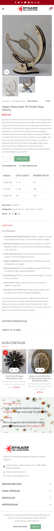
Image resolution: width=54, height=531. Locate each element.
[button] (12, 370)
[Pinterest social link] (29, 2)
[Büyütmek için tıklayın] (6, 72)
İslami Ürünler (39, 389)
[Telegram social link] (15, 214)
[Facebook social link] (15, 2)
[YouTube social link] (25, 2)
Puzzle (39, 209)
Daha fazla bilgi (20, 526)
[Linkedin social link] (32, 2)
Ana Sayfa (6, 101)
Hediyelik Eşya (19, 384)
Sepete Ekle (22, 159)
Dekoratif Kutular (34, 386)
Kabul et (35, 527)
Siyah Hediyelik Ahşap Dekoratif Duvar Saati (14, 377)
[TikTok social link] (38, 2)
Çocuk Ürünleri (18, 209)
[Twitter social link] (18, 2)
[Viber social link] (19, 214)
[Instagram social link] (21, 2)
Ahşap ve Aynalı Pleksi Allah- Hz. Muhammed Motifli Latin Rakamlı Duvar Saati (40, 378)
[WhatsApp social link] (35, 2)
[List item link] (27, 472)
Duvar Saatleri (20, 381)
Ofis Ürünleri (33, 101)
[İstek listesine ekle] (16, 370)
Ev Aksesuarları (8, 381)
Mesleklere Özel (18, 101)
